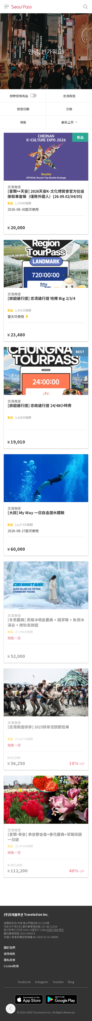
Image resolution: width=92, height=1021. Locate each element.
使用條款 (9, 954)
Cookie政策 (11, 966)
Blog (71, 982)
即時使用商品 (19, 96)
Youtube (58, 982)
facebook (24, 982)
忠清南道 (69, 96)
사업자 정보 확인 (55, 930)
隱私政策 (9, 960)
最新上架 (67, 122)
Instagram (41, 982)
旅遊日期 (23, 109)
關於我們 (9, 947)
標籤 (23, 122)
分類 (69, 109)
